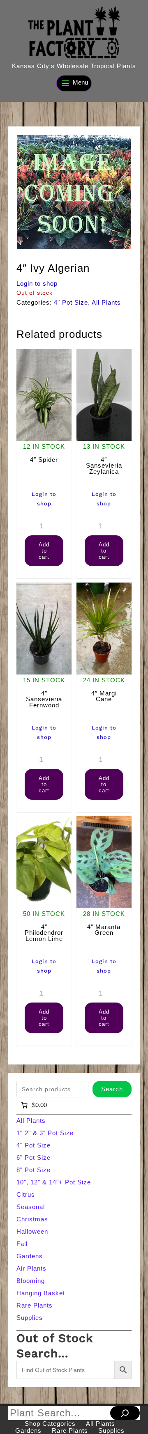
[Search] (125, 1413)
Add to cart (44, 550)
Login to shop (37, 283)
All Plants (106, 302)
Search (112, 1088)
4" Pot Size (71, 302)
